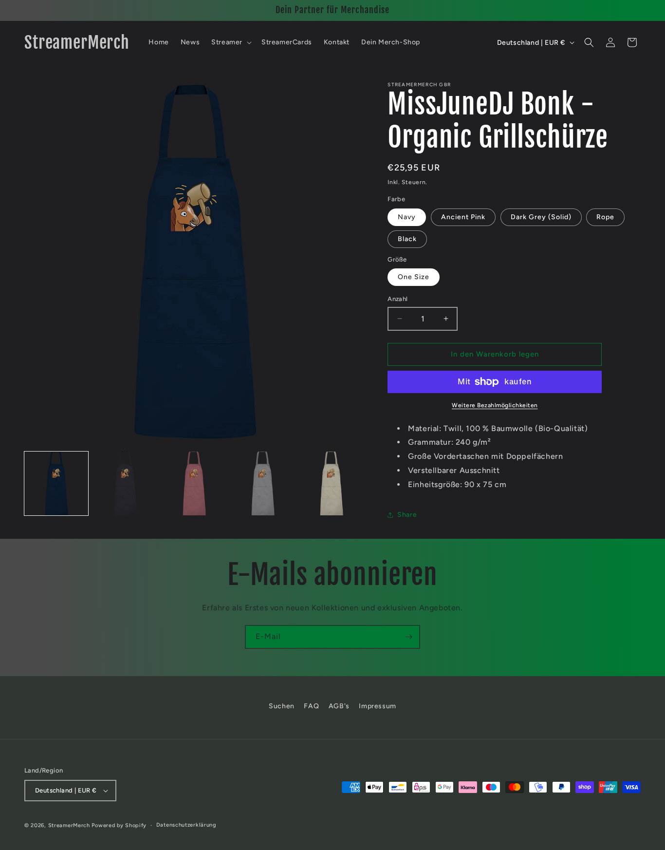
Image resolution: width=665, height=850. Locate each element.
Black (407, 239)
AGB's (339, 706)
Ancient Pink (463, 217)
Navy (407, 217)
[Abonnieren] (408, 637)
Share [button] (407, 514)
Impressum (377, 706)
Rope (605, 217)
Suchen (282, 706)
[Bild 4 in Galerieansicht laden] (263, 483)
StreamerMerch (69, 825)
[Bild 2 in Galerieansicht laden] (125, 483)
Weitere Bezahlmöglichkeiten (495, 405)
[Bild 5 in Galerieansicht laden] (331, 483)
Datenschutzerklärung (186, 825)
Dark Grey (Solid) (541, 217)
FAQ (311, 706)
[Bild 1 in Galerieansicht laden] (56, 483)
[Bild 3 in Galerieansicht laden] (194, 483)
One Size (413, 277)
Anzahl (397, 298)
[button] (230, 42)
